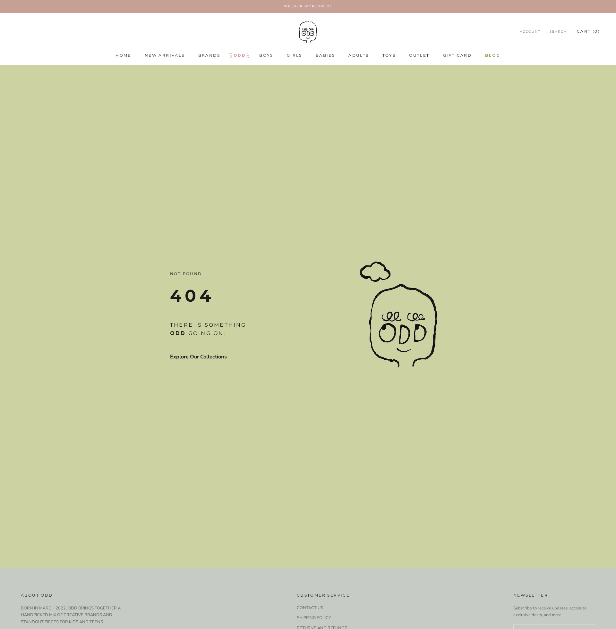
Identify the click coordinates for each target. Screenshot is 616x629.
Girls (294, 55)
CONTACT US (310, 608)
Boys (266, 55)
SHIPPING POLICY (314, 618)
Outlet (419, 55)
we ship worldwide (308, 6)
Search (558, 31)
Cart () (588, 31)
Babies (325, 55)
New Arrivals (165, 55)
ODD (240, 55)
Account (530, 31)
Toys (389, 55)
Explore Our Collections (198, 356)
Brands (209, 55)
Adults (358, 55)
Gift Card (457, 55)
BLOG (493, 55)
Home (123, 55)
